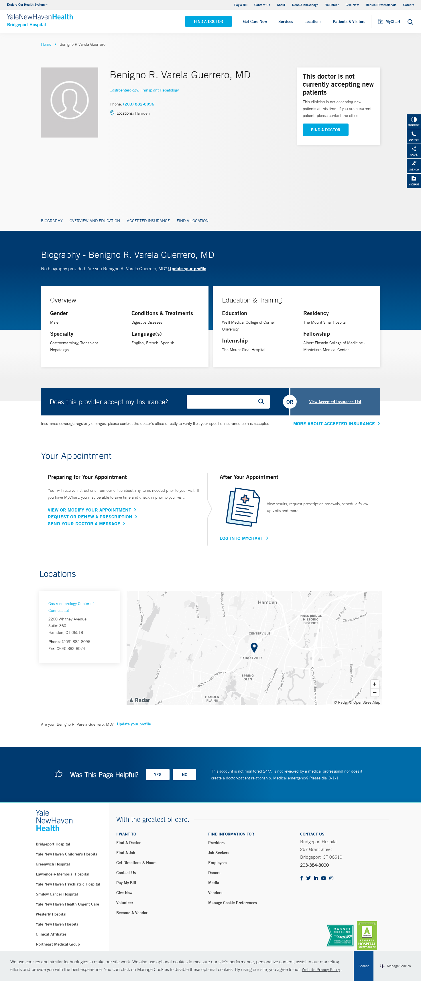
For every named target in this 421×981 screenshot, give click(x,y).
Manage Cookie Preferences (232, 902)
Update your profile (187, 268)
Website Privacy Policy (321, 969)
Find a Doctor (208, 21)
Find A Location (192, 220)
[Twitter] (308, 878)
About (281, 5)
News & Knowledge (305, 5)
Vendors (215, 892)
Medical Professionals (380, 5)
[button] (395, 966)
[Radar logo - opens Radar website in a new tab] (139, 699)
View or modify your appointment (89, 510)
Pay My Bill (126, 882)
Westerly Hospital (51, 914)
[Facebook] (301, 878)
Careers (408, 5)
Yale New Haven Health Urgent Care (67, 904)
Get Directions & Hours (136, 862)
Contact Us (262, 5)
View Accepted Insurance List (335, 401)
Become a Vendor (131, 912)
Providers (216, 842)
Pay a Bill (240, 5)
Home (46, 44)
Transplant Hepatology (160, 90)
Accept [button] (364, 966)
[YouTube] (323, 878)
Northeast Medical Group (58, 944)
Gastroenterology (124, 90)
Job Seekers (218, 852)
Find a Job (125, 852)
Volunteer (332, 5)
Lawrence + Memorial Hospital (62, 874)
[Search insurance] (263, 402)
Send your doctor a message (84, 523)
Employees (217, 862)
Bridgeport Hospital (53, 844)
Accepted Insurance (148, 220)
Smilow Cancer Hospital (57, 894)
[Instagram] (331, 878)
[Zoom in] (375, 684)
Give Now (352, 5)
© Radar (341, 702)
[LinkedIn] (316, 878)
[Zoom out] (375, 692)
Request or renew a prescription (90, 516)
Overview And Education (95, 220)
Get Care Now (255, 21)
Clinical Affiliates (51, 934)
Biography (52, 220)
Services (285, 21)
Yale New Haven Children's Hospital (67, 854)
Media (213, 882)
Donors (214, 872)
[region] (254, 648)
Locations (312, 21)
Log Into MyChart (241, 538)
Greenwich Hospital (53, 864)
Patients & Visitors (349, 21)
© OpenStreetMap (364, 702)
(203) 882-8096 (138, 104)
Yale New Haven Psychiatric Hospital (68, 884)
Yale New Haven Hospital (58, 924)
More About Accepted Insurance (334, 423)
